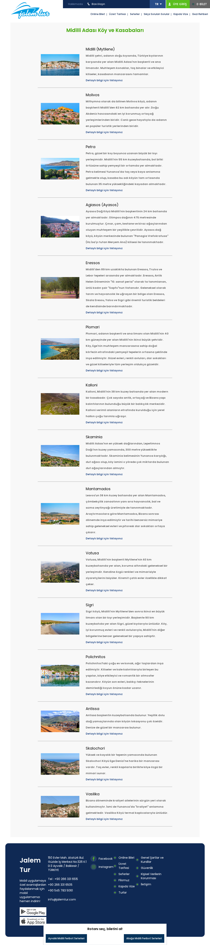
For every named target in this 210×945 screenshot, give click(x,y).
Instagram (106, 867)
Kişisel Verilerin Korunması (151, 876)
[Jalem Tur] (30, 10)
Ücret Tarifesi (117, 14)
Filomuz (124, 880)
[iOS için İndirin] (33, 921)
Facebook (106, 859)
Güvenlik (147, 868)
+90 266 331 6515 (66, 879)
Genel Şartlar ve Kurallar (152, 860)
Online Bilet (97, 14)
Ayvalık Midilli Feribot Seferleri (66, 938)
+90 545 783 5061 (60, 890)
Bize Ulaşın (98, 4)
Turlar (123, 892)
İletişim (146, 884)
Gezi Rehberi (200, 14)
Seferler (135, 14)
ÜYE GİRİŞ (180, 4)
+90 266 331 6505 (60, 885)
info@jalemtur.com (62, 899)
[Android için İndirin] (33, 911)
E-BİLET (202, 4)
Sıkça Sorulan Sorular (156, 14)
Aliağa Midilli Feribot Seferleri (144, 938)
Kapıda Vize (180, 14)
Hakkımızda (75, 4)
